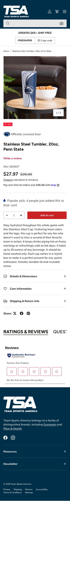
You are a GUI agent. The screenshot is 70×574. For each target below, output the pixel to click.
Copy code (46, 40)
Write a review (12, 158)
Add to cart (47, 215)
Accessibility (42, 489)
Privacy (6, 489)
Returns (28, 489)
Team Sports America (21, 484)
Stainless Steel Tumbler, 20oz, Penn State (31, 51)
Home (6, 51)
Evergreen (49, 424)
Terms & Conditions (12, 492)
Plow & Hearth (12, 428)
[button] (57, 11)
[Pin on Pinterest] (28, 313)
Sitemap (29, 492)
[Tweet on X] (14, 313)
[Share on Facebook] (21, 313)
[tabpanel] (35, 363)
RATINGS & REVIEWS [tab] (25, 331)
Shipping (8, 179)
